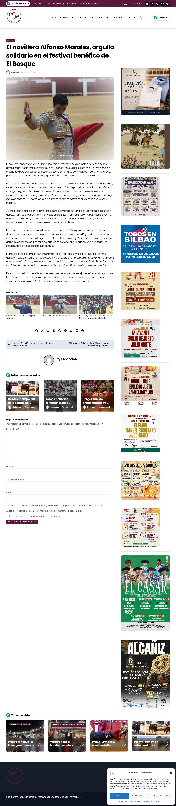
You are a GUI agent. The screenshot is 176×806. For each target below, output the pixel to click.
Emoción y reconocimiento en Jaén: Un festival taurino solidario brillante (95, 316)
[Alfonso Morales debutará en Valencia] (60, 304)
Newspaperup (57, 797)
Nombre (10, 466)
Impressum (158, 801)
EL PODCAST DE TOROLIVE (123, 17)
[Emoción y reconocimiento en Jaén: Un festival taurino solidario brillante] (96, 304)
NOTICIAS (10, 40)
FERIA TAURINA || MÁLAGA (20, 724)
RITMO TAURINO (60, 17)
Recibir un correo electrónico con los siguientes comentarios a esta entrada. (45, 511)
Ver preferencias (163, 796)
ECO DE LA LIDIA (78, 17)
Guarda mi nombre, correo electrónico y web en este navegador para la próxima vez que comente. (56, 505)
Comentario (12, 429)
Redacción (69, 359)
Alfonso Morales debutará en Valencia (58, 315)
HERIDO (97, 724)
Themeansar (74, 797)
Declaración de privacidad (143, 801)
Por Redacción (17, 72)
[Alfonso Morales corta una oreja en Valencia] (23, 304)
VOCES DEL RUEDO (98, 17)
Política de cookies (126, 801)
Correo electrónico (16, 479)
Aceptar (115, 796)
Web (8, 492)
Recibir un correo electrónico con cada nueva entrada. (34, 516)
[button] (171, 773)
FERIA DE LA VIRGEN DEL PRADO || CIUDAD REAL (68, 725)
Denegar (136, 796)
